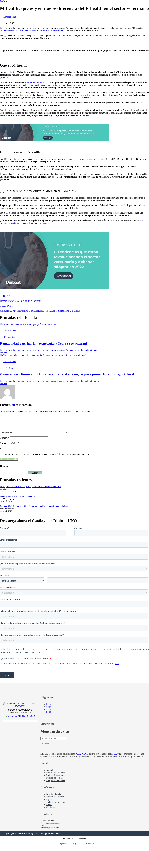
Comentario (6, 432)
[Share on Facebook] (1, 293)
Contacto (50, 807)
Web (2, 448)
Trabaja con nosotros (55, 802)
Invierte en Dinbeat (55, 796)
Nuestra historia (53, 794)
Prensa (49, 804)
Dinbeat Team (9, 17)
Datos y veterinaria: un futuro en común (18, 496)
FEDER (52, 756)
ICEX (114, 754)
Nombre (4, 438)
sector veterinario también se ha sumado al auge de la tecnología (31, 30)
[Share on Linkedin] (6, 293)
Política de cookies (54, 778)
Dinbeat (3, 1)
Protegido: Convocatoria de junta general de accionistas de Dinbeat (30, 486)
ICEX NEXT (82, 754)
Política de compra (54, 775)
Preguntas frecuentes (55, 780)
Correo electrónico (9, 443)
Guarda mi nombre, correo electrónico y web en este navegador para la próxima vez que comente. (48, 454)
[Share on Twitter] (3, 293)
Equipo (49, 799)
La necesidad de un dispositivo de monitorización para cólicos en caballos (34, 506)
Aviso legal (51, 770)
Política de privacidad (56, 772)
